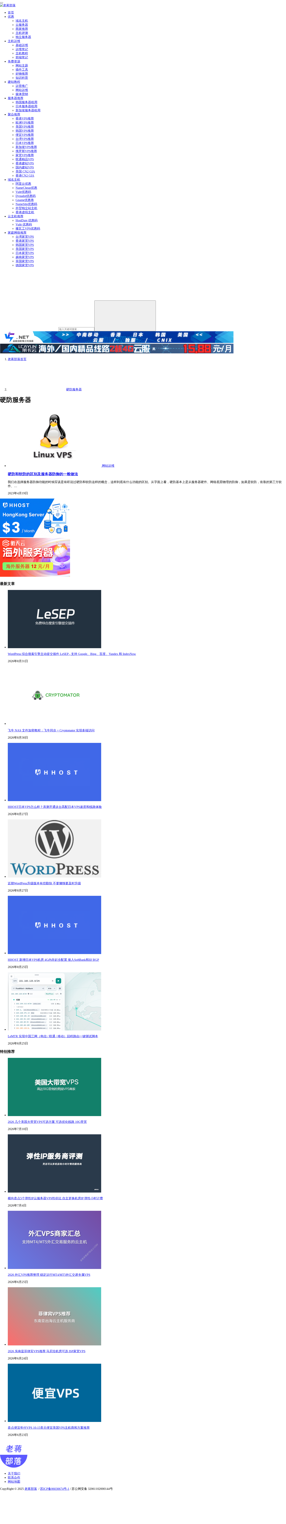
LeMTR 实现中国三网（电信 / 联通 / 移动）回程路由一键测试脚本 (53, 1036)
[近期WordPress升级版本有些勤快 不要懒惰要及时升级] (54, 876)
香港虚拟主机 (25, 212)
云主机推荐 (15, 216)
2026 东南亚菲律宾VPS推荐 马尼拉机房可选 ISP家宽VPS (46, 1351)
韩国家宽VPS (25, 244)
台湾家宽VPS (25, 236)
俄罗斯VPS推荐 (26, 151)
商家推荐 (22, 28)
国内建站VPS (25, 167)
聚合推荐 (14, 114)
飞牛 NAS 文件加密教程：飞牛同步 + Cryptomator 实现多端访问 (51, 730)
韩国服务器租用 (26, 102)
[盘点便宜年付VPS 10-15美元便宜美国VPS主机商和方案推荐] (54, 1421)
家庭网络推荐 (17, 232)
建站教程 (14, 81)
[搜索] (125, 315)
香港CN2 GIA (25, 175)
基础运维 (22, 45)
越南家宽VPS (25, 257)
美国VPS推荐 (25, 126)
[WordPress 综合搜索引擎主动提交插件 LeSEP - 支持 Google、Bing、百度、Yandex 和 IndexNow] (54, 647)
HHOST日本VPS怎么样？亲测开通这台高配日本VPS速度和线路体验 (55, 806)
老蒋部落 (31, 1488)
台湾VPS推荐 (25, 139)
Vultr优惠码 (23, 191)
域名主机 (22, 20)
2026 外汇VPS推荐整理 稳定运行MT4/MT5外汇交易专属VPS (49, 1274)
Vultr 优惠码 (24, 224)
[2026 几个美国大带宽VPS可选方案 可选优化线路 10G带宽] (54, 1115)
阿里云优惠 (23, 183)
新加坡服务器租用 (28, 110)
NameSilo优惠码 (26, 204)
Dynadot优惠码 (26, 196)
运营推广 (22, 86)
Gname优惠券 (25, 200)
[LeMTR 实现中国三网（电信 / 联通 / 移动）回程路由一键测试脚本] (54, 1029)
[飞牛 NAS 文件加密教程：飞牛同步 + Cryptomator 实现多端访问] (54, 723)
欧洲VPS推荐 (25, 122)
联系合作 (14, 1477)
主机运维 (14, 41)
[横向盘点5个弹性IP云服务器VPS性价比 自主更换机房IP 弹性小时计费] (54, 1191)
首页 (11, 12)
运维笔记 (22, 49)
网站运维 (22, 90)
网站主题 (22, 65)
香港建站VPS (25, 163)
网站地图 (14, 1481)
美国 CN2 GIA (25, 171)
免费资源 (14, 61)
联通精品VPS (25, 159)
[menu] (1, 2)
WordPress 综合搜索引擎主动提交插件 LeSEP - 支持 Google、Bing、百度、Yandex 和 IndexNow (72, 654)
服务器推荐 (15, 98)
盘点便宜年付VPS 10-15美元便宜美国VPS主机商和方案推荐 (49, 1427)
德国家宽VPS (25, 265)
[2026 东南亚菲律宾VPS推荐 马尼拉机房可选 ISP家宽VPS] (54, 1344)
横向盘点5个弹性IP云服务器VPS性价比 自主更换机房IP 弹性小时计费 (55, 1198)
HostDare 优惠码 (27, 220)
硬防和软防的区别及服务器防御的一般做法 (43, 474)
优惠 (11, 16)
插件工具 (22, 69)
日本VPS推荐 (25, 143)
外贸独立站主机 (26, 208)
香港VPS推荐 (25, 118)
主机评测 (22, 33)
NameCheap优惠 (26, 187)
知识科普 (22, 77)
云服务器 (22, 24)
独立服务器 (23, 37)
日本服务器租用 (26, 106)
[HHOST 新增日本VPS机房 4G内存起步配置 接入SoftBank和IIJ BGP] (54, 953)
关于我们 (14, 1473)
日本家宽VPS (25, 253)
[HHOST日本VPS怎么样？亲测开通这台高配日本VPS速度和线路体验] (54, 800)
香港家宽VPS (25, 240)
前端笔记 (22, 57)
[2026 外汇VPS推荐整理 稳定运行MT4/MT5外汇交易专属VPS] (54, 1268)
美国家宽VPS (25, 249)
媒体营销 (22, 94)
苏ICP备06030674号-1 (54, 1488)
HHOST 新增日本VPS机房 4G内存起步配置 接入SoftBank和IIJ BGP (53, 959)
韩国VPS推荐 (25, 130)
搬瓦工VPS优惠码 (28, 228)
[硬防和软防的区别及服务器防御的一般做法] (55, 465)
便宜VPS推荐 (25, 134)
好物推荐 (22, 73)
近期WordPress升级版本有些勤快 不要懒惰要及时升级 (44, 883)
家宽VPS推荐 (25, 155)
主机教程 (22, 53)
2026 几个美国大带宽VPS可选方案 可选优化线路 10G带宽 (47, 1121)
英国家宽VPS (25, 261)
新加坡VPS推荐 (26, 147)
